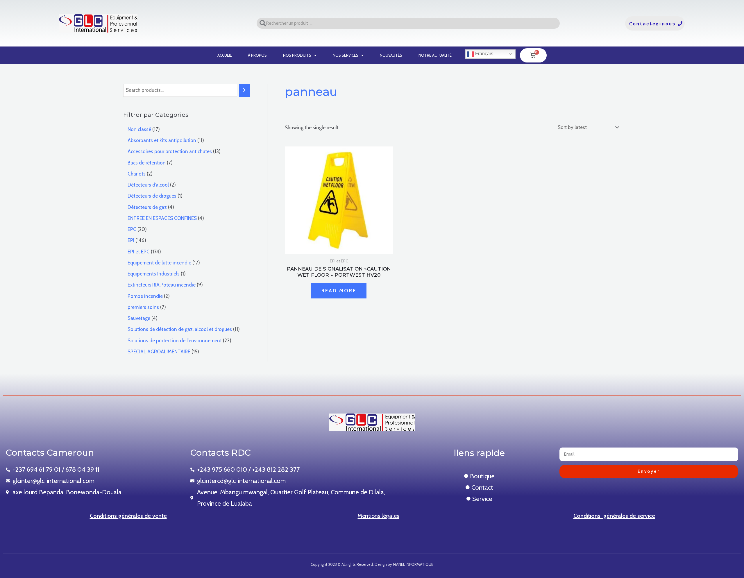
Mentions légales (378, 515)
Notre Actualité (435, 55)
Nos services (345, 55)
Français (483, 53)
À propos (257, 55)
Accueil (224, 55)
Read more (338, 291)
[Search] (244, 90)
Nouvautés (391, 55)
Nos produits (297, 55)
